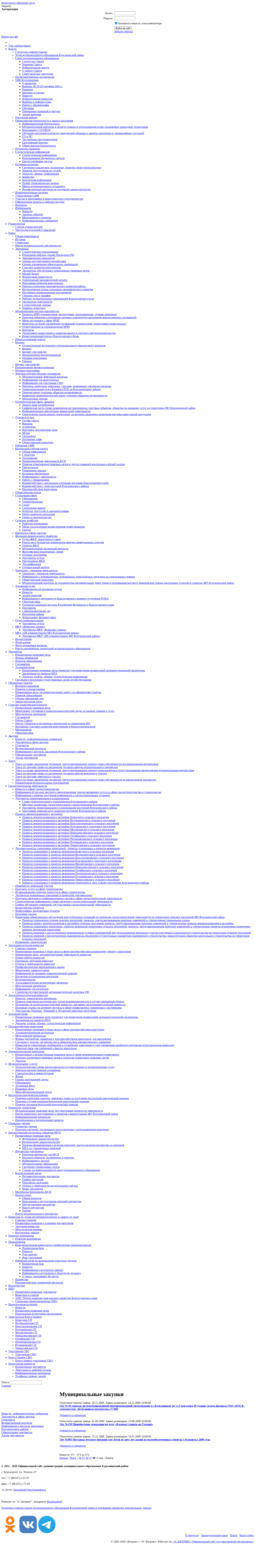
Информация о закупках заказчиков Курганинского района (50, 751)
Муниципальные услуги (22, 1063)
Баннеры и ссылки (33, 92)
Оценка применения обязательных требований (50, 264)
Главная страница (25, 948)
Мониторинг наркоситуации (32, 970)
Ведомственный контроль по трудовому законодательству (56, 189)
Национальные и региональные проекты (39, 1120)
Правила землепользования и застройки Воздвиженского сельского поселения (68, 820)
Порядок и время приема (30, 689)
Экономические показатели (38, 258)
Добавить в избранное (73, 1415)
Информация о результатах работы (42, 1270)
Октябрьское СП (25, 1338)
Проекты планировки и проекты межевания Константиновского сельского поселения (73, 857)
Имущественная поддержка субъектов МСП (34, 1132)
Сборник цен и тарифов (36, 295)
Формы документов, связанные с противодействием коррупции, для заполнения (63, 1038)
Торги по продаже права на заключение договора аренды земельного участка (61, 773)
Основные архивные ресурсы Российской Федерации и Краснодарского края (68, 604)
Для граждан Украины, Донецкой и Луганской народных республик (55, 1010)
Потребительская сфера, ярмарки (34, 401)
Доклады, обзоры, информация (40, 173)
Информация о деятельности (39, 476)
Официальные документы (30, 754)
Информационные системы (31, 192)
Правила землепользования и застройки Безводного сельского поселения (65, 817)
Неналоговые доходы (35, 398)
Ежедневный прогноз (35, 142)
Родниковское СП (25, 1345)
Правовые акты (24, 1088)
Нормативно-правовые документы (35, 1291)
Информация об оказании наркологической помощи (46, 973)
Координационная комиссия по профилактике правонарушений (53, 1245)
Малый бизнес (30, 273)
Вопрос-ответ (23, 1195)
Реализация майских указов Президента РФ (48, 255)
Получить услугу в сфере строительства (39, 889)
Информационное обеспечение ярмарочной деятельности (56, 411)
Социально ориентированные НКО (36, 1301)
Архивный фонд (25, 1085)
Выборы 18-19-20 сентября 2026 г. (42, 86)
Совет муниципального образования (37, 58)
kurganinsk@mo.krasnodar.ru (30, 1489)
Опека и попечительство (37, 517)
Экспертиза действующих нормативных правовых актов (56, 270)
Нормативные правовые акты (32, 654)
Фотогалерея (22, 642)
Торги (11, 760)
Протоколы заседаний (35, 1182)
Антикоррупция (24, 667)
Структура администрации (31, 51)
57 (90, 1457)
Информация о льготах (35, 1160)
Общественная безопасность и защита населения (44, 120)
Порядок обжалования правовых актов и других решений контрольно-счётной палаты (73, 464)
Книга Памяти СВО (20, 1357)
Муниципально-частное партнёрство (37, 311)
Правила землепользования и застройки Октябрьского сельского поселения (67, 835)
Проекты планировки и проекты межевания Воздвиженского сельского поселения (71, 854)
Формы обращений (26, 657)
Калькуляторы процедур (29, 907)
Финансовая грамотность (37, 276)
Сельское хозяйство (26, 520)
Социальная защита (33, 507)
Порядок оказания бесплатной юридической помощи (46, 1104)
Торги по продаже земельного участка (38, 776)
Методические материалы (30, 714)
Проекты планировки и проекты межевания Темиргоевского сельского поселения (71, 879)
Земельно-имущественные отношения (37, 373)
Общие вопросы (31, 1198)
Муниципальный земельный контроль (45, 376)
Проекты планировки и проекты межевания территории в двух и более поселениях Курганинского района (85, 882)
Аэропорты (29, 426)
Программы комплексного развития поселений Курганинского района (64, 810)
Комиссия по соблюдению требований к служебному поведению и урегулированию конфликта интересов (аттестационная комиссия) (94, 1045)
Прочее (26, 1210)
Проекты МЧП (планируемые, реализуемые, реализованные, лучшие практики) (69, 314)
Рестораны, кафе (32, 439)
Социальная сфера (26, 495)
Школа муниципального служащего (43, 186)
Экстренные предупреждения (39, 139)
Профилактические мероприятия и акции (40, 967)
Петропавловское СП (28, 1341)
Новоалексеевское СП (28, 1335)
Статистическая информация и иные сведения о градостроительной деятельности (63, 901)
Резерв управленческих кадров (40, 183)
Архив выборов (31, 114)
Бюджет (19, 342)
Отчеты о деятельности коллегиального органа (50, 1185)
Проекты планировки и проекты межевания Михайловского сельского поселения (70, 864)
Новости (27, 95)
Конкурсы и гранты (27, 1295)
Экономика (22, 248)
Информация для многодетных (40, 379)
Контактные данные (27, 1232)
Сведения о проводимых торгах (41, 1166)
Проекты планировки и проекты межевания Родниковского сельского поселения (70, 876)
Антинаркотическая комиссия (26, 945)
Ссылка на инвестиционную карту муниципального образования (61, 1170)
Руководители (16, 223)
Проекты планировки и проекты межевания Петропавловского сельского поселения (72, 873)
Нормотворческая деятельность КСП (44, 461)
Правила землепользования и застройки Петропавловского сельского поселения (69, 839)
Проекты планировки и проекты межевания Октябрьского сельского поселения (69, 870)
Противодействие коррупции (39, 489)
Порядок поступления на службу (41, 170)
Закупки (13, 735)
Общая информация (27, 236)
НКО (11, 1288)
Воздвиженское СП (26, 1323)
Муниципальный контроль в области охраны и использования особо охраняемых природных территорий (85, 126)
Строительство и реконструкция (34, 1073)
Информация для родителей (31, 988)
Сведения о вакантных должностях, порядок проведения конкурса (61, 167)
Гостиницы (29, 436)
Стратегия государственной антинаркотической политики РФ (52, 992)
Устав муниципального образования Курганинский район (49, 55)
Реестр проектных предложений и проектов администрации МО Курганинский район (66, 1113)
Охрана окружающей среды (31, 1079)
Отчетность (22, 745)
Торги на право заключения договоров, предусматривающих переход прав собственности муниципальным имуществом (86, 764)
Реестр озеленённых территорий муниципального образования (52, 648)
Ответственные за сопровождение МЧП (46, 326)
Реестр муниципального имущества (36, 1213)
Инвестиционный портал (30, 339)
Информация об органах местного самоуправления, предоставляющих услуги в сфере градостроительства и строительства (88, 792)
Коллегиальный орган (28, 1173)
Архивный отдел (25, 586)
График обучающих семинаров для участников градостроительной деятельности (63, 904)
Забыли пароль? (123, 31)
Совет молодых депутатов (37, 73)
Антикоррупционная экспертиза (34, 1032)
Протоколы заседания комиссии (34, 960)
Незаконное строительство (31, 942)
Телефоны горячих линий (30, 1376)
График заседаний (33, 1179)
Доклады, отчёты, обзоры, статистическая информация (54, 676)
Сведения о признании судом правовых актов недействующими (53, 679)
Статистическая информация (32, 151)
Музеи (26, 433)
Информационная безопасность (41, 123)
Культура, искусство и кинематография (45, 511)
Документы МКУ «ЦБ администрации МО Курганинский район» (61, 636)
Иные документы (32, 1188)
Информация (23, 208)
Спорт (26, 504)
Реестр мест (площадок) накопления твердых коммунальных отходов (63, 542)
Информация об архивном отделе (42, 589)
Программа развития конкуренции (42, 283)
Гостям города (30, 420)
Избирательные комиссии (37, 98)
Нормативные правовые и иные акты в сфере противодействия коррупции (59, 1029)
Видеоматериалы (25, 979)
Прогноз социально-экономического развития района (54, 286)
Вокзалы (27, 423)
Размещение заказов (34, 470)
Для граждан (29, 1254)
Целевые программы (34, 358)
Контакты (21, 205)
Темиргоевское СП (26, 1348)
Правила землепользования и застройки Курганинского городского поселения (68, 826)
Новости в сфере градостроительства (37, 789)
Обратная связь (31, 601)
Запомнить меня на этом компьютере (140, 23)
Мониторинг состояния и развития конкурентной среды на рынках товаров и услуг (65, 710)
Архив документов (26, 757)
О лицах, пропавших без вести (40, 1276)
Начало (64, 1457)
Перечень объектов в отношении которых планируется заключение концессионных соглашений (79, 317)
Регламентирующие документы (41, 1176)
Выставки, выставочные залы (39, 429)
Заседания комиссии (27, 1226)
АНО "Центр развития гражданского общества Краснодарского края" (56, 1298)
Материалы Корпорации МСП (33, 1191)
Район (12, 233)
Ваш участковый (32, 1257)
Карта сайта (247, 1535)
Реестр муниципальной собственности (38, 245)
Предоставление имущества (38, 1204)
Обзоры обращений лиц (29, 698)
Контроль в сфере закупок (30, 532)
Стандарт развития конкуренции (41, 267)
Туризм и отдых (24, 417)
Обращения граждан (20, 682)
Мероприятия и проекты (36, 217)
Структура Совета (33, 61)
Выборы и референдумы (36, 101)
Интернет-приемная (27, 686)
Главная (6, 1385)
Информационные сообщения (40, 220)
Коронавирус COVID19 (36, 130)
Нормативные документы (30, 1366)
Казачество (21, 1279)
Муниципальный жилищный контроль (45, 548)
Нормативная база (33, 1248)
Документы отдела (33, 557)
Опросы (27, 361)
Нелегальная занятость (21, 1363)
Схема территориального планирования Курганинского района (59, 801)
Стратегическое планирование (40, 251)
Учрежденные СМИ (27, 195)
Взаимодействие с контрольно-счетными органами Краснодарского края (65, 482)
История (20, 239)
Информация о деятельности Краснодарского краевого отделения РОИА (65, 598)
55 (83, 1457)
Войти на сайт (9, 36)
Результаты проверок (27, 148)
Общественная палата (28, 492)
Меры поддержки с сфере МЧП (40, 320)
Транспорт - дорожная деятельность (36, 570)
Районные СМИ (24, 445)
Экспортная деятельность (37, 301)
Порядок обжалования (28, 661)
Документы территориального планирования (42, 798)
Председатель (30, 467)
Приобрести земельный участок (34, 885)
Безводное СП (23, 1320)
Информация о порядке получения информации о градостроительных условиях (62, 795)
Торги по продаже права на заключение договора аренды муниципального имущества (66, 767)
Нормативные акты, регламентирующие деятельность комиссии (53, 954)
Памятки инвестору (34, 308)
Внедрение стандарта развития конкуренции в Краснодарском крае (55, 726)
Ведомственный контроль (30, 748)
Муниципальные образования (40, 1163)
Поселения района (26, 117)
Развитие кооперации (35, 523)
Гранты (26, 529)
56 (87, 1457)
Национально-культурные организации (38, 1313)
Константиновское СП (28, 1326)
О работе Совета (32, 70)
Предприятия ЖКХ (33, 561)
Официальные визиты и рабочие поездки (39, 201)
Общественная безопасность (39, 145)
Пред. (73, 1457)
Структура (28, 454)
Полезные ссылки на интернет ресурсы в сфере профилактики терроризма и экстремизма (68, 1007)
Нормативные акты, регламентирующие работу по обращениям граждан (58, 692)
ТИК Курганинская (26, 80)
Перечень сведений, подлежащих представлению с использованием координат (62, 1129)
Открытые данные (19, 1123)
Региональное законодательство (41, 1142)
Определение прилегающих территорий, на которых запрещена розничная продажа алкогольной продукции (86, 414)
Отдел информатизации (29, 620)
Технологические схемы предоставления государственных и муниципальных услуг (65, 1067)
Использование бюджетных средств (43, 158)
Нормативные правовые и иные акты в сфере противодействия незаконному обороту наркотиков (73, 951)
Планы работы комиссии (30, 957)
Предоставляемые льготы (37, 161)
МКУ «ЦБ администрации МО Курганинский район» (47, 632)
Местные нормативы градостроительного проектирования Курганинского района (71, 804)
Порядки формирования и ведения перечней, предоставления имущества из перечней (73, 1145)
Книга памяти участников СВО (34, 1360)
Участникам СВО (18, 1351)
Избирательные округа (35, 67)
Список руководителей (29, 226)
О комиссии (29, 83)
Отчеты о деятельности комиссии (35, 963)
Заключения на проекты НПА (40, 673)
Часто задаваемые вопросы (31, 645)
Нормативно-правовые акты (32, 1310)
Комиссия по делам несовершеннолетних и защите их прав (43, 1216)
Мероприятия (23, 729)
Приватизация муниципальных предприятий (42, 782)
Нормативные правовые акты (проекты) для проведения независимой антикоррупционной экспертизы (83, 670)
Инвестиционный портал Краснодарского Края (50, 336)
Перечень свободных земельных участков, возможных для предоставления (66, 386)
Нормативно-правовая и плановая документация (44, 1223)
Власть (12, 48)
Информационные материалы (33, 1117)
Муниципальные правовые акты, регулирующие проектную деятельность (59, 1110)
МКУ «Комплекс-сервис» (30, 626)
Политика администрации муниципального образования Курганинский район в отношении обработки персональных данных (76, 1507)
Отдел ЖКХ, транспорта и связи (41, 539)
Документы (29, 607)
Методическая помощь (28, 1229)
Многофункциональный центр (33, 1092)
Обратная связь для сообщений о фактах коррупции (46, 1048)
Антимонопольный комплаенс (26, 1051)
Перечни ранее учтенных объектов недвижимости (52, 392)
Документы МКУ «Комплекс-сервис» (44, 629)
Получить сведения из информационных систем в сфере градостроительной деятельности (68, 898)
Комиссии (28, 176)
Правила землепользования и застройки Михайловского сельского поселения (68, 829)
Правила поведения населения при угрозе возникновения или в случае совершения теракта (69, 1001)
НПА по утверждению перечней (41, 1148)
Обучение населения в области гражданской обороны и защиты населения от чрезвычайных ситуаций (83, 133)
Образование (30, 498)
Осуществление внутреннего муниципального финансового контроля (63, 345)
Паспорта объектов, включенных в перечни (48, 1157)
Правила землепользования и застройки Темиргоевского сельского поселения (68, 845)
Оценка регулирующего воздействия (44, 261)
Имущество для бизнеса (29, 1151)
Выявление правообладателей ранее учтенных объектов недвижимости (64, 395)
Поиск (233, 1535)
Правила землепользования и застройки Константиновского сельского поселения (70, 823)
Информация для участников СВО (42, 383)
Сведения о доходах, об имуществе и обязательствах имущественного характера (62, 1042)
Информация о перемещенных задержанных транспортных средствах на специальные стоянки (78, 576)
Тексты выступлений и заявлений (35, 230)
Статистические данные (36, 304)
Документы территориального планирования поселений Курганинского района (69, 807)
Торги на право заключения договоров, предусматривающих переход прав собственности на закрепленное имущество (85, 779)
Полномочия (29, 458)
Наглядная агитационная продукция (36, 976)
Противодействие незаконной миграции (39, 1282)
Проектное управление (22, 1107)
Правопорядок (17, 1241)
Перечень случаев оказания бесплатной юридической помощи (52, 1101)
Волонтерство (16, 1285)
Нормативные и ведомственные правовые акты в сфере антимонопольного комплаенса (67, 1054)
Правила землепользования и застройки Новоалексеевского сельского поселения (70, 832)
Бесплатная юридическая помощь (28, 1095)
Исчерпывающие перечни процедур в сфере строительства (50, 892)
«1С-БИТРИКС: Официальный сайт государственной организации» (213, 1541)
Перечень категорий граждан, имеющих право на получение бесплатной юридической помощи (72, 1098)
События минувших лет (36, 611)
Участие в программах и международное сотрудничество (49, 198)
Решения (27, 89)
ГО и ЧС (27, 136)
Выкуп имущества (33, 1207)
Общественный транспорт (37, 442)
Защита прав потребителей (38, 404)
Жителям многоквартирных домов (42, 551)
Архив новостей (32, 595)
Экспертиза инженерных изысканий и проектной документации (53, 895)
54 (80, 1457)
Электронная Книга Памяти (25, 1316)
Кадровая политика (26, 164)
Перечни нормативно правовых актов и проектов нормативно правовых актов (62, 1057)
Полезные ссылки (25, 914)
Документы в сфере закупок (32, 742)
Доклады (20, 1060)
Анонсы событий (32, 214)
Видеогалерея (23, 639)
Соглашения (22, 664)
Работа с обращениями (35, 105)
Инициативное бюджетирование (41, 354)
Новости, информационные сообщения (38, 739)
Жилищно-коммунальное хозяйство (36, 536)
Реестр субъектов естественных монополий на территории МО (52, 723)
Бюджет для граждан (34, 351)
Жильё (19, 1076)
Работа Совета (23, 720)
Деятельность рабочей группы (33, 1369)
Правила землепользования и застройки (39, 814)
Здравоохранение (32, 501)
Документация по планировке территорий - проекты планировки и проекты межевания (67, 848)
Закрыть (6, 6)
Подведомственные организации (34, 76)
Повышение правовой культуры (41, 111)
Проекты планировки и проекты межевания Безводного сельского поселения (68, 851)
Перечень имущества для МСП (40, 1154)
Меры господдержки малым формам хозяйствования (53, 526)
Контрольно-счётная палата (31, 448)
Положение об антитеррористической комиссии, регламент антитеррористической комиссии (70, 1004)
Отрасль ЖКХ (30, 545)
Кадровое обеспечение (35, 473)
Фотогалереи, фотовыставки (39, 617)
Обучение (28, 108)
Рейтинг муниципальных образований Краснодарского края (58, 298)
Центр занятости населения (38, 514)
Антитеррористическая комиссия (28, 995)
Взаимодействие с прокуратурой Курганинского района (55, 486)
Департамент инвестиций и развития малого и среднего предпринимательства (69, 333)
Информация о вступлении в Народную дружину (51, 1273)
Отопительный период (35, 567)
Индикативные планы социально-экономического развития (57, 289)
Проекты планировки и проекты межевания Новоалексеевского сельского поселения (72, 867)
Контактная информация (37, 180)
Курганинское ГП (25, 1329)
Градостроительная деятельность (27, 785)
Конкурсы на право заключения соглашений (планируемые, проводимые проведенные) (74, 323)
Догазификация (31, 564)
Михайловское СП (26, 1332)
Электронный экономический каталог (44, 279)
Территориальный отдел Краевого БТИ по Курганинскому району (61, 389)
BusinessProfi (54, 1501)
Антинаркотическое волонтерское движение (41, 982)
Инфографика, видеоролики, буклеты (37, 910)
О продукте (192, 1535)
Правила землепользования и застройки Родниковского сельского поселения (67, 842)
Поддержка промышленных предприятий (47, 292)
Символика (22, 242)
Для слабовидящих (19, 45)
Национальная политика (22, 1304)
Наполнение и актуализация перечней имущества (51, 1201)
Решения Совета (32, 64)
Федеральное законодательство (40, 1138)
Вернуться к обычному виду (18, 2)
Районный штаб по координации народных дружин (46, 1260)
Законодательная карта (28, 701)
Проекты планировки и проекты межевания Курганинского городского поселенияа (71, 860)
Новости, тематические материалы (36, 998)
